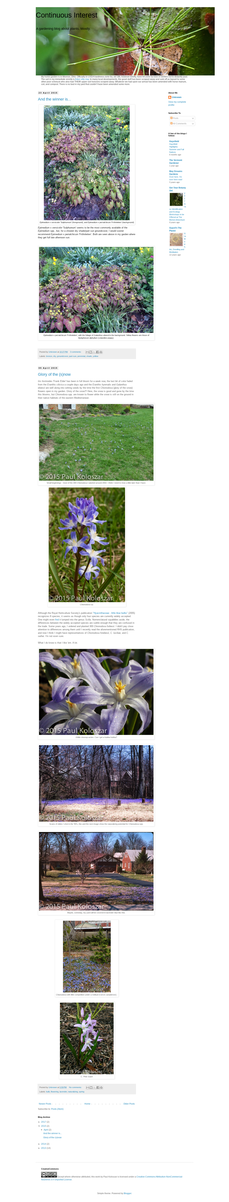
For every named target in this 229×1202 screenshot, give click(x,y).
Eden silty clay (82, 79)
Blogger (127, 1193)
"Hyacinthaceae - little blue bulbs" (110, 613)
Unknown (176, 97)
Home (87, 1104)
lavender (63, 1092)
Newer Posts (45, 1104)
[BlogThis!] (90, 352)
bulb (48, 1092)
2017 (44, 1122)
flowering (55, 1092)
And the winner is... (54, 99)
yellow (95, 356)
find (57, 619)
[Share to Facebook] (97, 352)
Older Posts (129, 1104)
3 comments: (76, 352)
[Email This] (87, 352)
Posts (175, 118)
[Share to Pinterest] (101, 352)
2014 (44, 1144)
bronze (49, 356)
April (46, 1130)
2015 (44, 1126)
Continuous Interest (66, 15)
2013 (44, 1148)
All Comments (179, 123)
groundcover (62, 356)
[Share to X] (94, 352)
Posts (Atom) (57, 1109)
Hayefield (174, 141)
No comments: (75, 1087)
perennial (81, 356)
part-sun (72, 356)
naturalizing (73, 1092)
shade (89, 356)
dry (54, 356)
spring (81, 1092)
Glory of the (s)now (54, 374)
